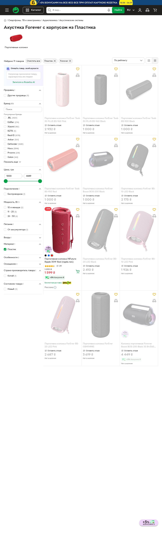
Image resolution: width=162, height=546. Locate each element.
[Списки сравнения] (147, 10)
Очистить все (33, 61)
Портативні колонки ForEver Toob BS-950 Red (62, 190)
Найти (118, 10)
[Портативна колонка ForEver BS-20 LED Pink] (62, 315)
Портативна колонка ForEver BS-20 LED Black (100, 260)
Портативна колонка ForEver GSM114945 (98, 345)
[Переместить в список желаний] (77, 68)
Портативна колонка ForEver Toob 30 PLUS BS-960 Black (100, 119)
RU (128, 10)
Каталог (36, 10)
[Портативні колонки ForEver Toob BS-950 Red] (62, 160)
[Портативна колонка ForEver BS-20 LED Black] (100, 230)
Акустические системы (71, 20)
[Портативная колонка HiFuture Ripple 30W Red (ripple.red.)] (62, 230)
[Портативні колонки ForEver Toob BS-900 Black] (139, 89)
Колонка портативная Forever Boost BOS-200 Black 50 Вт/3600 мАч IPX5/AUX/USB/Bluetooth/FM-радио (138, 345)
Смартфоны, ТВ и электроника (24, 20)
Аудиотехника (50, 20)
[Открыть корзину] (155, 10)
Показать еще (11, 162)
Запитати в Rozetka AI (23, 82)
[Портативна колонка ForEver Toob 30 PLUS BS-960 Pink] (62, 89)
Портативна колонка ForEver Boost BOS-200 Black (98, 190)
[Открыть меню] (7, 10)
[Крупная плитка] (149, 61)
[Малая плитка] (155, 61)
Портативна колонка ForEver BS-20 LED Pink (62, 345)
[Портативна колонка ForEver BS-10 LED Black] (139, 160)
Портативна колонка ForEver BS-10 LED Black (138, 190)
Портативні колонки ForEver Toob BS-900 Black (138, 119)
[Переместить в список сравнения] (77, 75)
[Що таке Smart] (66, 283)
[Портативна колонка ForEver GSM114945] (100, 315)
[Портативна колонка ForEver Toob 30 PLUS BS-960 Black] (100, 89)
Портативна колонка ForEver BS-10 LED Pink (138, 260)
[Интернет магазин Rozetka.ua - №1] (16, 10)
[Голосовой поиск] (109, 10)
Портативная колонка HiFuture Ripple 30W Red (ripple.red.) (60, 260)
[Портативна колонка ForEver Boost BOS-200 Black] (100, 160)
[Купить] (77, 271)
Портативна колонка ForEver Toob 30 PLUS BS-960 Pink (62, 119)
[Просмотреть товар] (46, 255)
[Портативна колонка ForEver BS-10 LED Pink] (139, 230)
